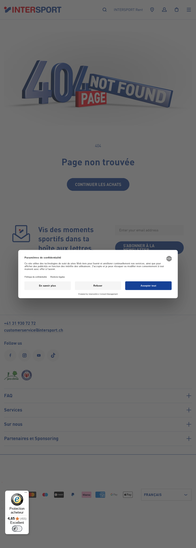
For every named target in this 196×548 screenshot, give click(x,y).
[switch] (17, 529)
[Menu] (26, 494)
